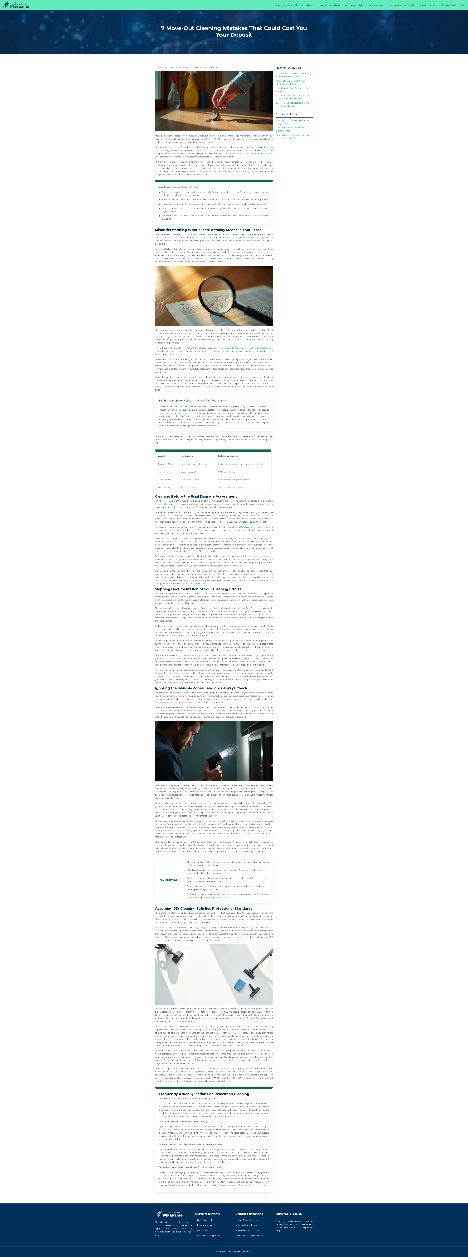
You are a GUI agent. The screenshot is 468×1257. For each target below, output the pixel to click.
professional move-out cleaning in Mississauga (241, 171)
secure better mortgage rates (259, 153)
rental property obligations (181, 626)
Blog (462, 5)
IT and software (449, 5)
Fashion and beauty (376, 5)
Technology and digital (353, 5)
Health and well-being (305, 5)
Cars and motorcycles (429, 5)
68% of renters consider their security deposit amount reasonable (242, 348)
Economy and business (329, 5)
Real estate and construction (402, 5)
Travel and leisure (284, 5)
